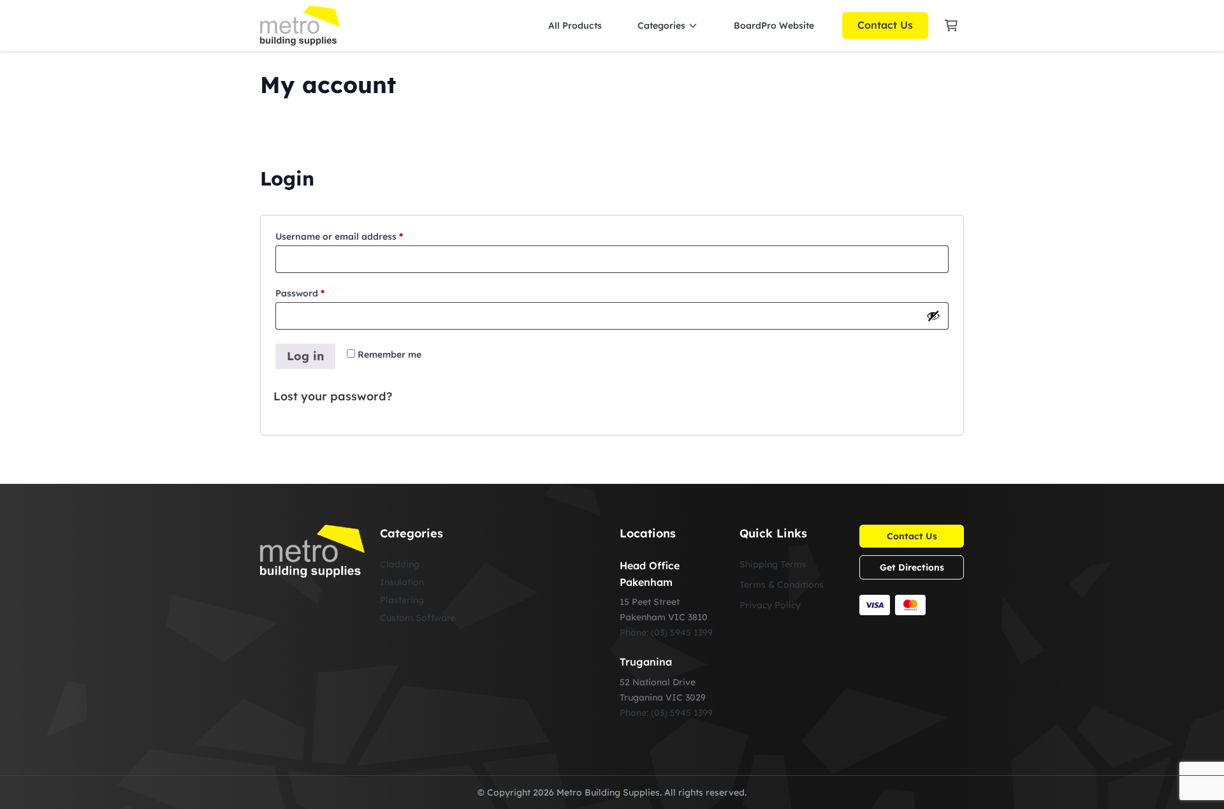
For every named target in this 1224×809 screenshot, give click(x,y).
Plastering (402, 600)
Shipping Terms (773, 564)
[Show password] (933, 316)
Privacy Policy (770, 605)
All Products (575, 25)
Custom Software (418, 617)
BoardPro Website (774, 25)
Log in (305, 356)
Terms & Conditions (782, 584)
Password (319, 293)
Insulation (402, 582)
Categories (661, 25)
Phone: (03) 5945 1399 (666, 632)
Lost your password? (332, 396)
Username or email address (358, 236)
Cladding (399, 564)
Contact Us (885, 24)
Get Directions (912, 567)
